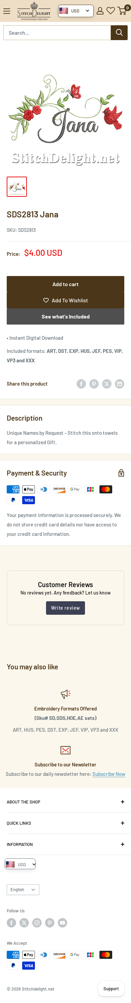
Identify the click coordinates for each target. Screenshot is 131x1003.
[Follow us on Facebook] (11, 923)
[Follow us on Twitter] (24, 923)
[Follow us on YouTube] (62, 923)
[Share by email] (119, 383)
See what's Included (66, 316)
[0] (122, 11)
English (17, 889)
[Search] (119, 32)
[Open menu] (6, 11)
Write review (65, 608)
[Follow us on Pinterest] (49, 923)
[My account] (100, 10)
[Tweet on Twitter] (107, 383)
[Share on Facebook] (81, 383)
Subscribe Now (108, 774)
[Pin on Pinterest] (94, 383)
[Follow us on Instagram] (37, 923)
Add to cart (65, 284)
